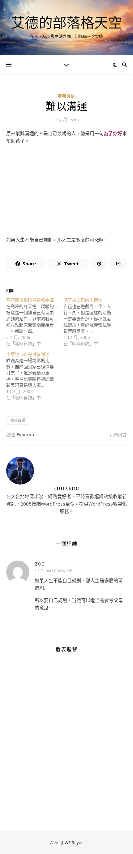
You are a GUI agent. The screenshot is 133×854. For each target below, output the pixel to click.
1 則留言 (118, 435)
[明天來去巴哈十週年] (92, 322)
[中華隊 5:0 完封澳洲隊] (34, 376)
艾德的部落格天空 (66, 22)
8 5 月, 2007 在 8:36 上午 (53, 570)
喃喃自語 (66, 96)
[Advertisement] (66, 192)
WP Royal (73, 842)
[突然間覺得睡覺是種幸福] (34, 322)
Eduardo (25, 435)
